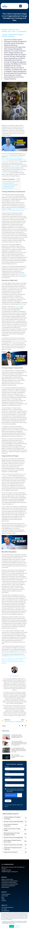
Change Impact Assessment (10, 184)
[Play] (14, 144)
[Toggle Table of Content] (17, 180)
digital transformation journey (18, 655)
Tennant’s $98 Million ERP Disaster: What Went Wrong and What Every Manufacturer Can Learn (18, 750)
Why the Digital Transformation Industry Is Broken (17, 756)
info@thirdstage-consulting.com (9, 871)
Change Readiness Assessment (11, 181)
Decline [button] (17, 926)
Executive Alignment (8, 183)
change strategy (22, 274)
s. (6, 663)
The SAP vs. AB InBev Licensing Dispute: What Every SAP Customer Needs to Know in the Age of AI (19, 743)
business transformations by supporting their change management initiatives (12, 158)
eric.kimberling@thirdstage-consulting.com (15, 652)
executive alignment (18, 341)
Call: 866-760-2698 (6, 870)
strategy (4, 196)
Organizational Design (8, 186)
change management (16, 166)
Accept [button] (11, 926)
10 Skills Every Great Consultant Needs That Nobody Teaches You (17, 736)
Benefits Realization (8, 188)
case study (18, 306)
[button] (20, 6)
